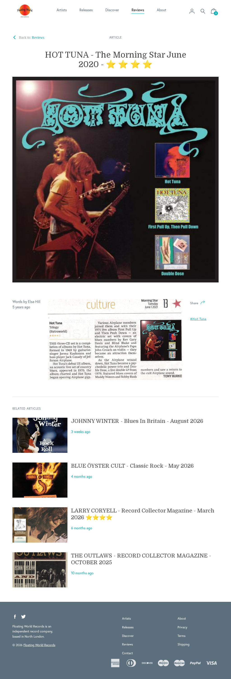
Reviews (138, 9)
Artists (62, 9)
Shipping (183, 644)
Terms (181, 636)
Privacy (182, 627)
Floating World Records (39, 645)
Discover (112, 9)
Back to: (31, 37)
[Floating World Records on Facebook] (14, 616)
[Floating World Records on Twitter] (23, 616)
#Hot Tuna (198, 319)
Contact (127, 653)
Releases (86, 9)
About (161, 9)
